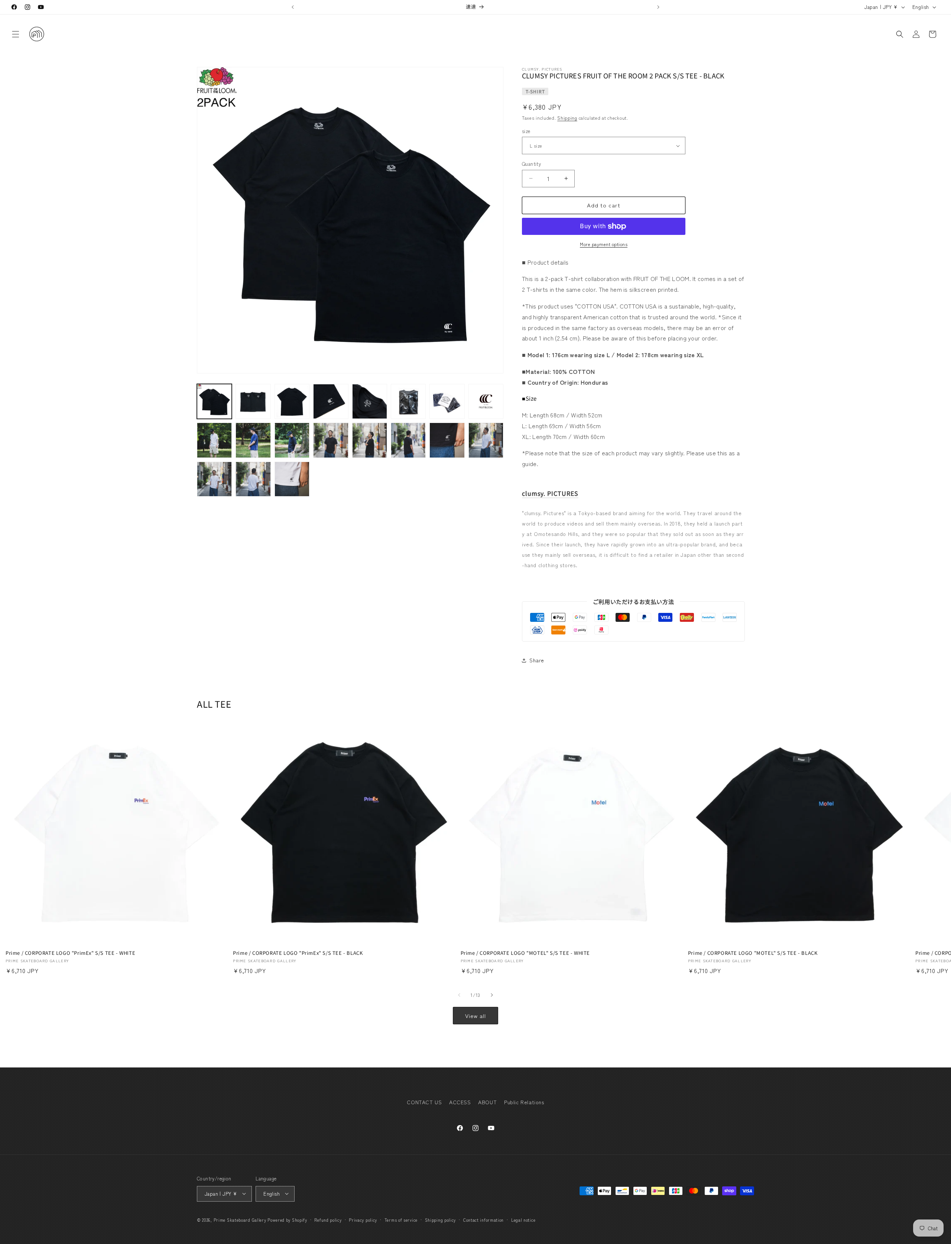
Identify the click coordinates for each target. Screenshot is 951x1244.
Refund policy (327, 1219)
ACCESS (460, 1102)
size (526, 131)
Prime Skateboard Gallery (240, 1219)
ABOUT (487, 1102)
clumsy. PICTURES (550, 493)
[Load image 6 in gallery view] (408, 401)
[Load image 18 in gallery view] (253, 479)
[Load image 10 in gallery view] (253, 440)
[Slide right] (492, 995)
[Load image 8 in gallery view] (485, 401)
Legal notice (523, 1219)
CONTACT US (424, 1102)
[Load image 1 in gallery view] (214, 401)
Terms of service (401, 1219)
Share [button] (536, 660)
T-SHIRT (535, 91)
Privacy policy (363, 1219)
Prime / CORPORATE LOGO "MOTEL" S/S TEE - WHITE (525, 953)
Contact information (483, 1219)
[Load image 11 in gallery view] (292, 440)
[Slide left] (459, 995)
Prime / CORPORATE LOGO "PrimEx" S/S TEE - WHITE (70, 953)
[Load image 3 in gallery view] (292, 401)
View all (475, 1016)
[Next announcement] (658, 7)
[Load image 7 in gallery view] (446, 401)
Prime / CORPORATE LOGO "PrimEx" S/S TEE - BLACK (298, 953)
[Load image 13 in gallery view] (369, 440)
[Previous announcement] (293, 7)
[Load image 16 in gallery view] (485, 440)
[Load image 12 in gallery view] (330, 440)
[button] (15, 34)
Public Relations (524, 1102)
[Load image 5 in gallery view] (369, 401)
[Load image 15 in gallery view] (446, 440)
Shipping (567, 117)
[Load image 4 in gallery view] (330, 401)
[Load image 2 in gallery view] (253, 401)
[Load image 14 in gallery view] (408, 440)
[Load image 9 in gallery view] (214, 440)
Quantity (531, 163)
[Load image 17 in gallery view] (214, 479)
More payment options (603, 244)
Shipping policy (440, 1219)
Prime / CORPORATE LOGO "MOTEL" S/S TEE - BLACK (753, 953)
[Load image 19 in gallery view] (292, 479)
